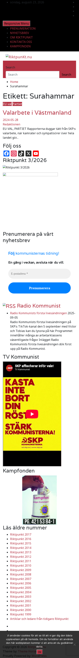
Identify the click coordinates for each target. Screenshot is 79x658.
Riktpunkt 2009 (20, 570)
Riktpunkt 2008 (20, 574)
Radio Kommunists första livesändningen (38, 313)
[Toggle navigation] (8, 64)
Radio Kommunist (39, 305)
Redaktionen (11, 124)
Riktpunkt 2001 (20, 605)
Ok (39, 651)
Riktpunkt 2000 (20, 610)
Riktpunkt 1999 (20, 614)
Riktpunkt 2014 (20, 548)
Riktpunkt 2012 (20, 557)
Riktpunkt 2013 (20, 552)
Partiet (17, 104)
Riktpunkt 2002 (20, 601)
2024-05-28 (10, 120)
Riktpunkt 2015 (20, 543)
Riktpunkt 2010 (20, 565)
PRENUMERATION (23, 28)
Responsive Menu (16, 23)
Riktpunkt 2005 (20, 588)
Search (10, 67)
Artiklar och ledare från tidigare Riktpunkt (39, 619)
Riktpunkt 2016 (20, 539)
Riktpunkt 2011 (20, 561)
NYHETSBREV (19, 33)
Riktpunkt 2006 (20, 583)
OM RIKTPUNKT (21, 37)
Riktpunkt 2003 (20, 597)
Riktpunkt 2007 (20, 579)
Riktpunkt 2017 (20, 534)
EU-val (7, 104)
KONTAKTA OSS (21, 42)
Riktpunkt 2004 (20, 592)
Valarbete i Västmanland (37, 112)
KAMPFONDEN (20, 46)
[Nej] (74, 644)
